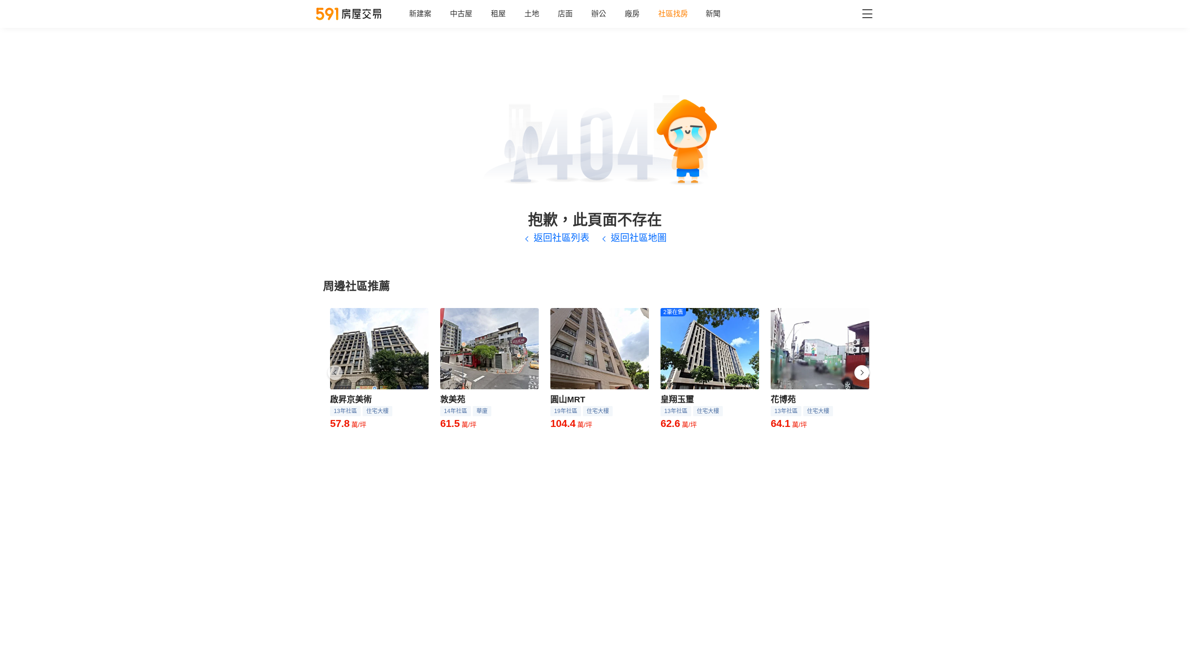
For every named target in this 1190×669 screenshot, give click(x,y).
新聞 (713, 14)
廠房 (632, 14)
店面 (565, 14)
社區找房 (673, 14)
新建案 (420, 14)
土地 (531, 14)
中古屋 (461, 14)
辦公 (598, 14)
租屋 (498, 14)
